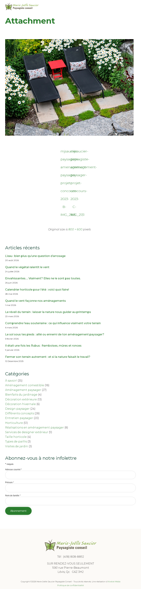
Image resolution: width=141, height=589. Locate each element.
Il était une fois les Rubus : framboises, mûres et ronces (43, 345)
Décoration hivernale (20, 404)
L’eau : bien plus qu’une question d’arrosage (35, 256)
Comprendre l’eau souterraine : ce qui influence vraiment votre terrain (53, 323)
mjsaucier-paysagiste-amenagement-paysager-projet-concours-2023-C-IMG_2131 (74, 152)
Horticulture (14, 423)
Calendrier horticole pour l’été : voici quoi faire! (37, 289)
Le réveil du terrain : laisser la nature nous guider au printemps (48, 312)
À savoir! (11, 380)
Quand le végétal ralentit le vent (27, 267)
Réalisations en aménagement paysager (34, 427)
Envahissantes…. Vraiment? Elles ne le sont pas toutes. (43, 278)
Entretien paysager (19, 418)
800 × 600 (75, 229)
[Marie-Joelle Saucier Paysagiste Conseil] (22, 6)
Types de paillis (16, 441)
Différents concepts (19, 413)
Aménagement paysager (23, 390)
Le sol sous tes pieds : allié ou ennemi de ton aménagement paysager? (54, 334)
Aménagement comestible (24, 385)
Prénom (9, 482)
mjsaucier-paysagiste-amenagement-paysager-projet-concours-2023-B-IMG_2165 (64, 152)
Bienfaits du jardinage (21, 394)
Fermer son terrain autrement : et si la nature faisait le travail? (47, 356)
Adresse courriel (13, 469)
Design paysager (17, 408)
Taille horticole (16, 436)
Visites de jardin (16, 446)
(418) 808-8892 (73, 556)
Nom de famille (13, 495)
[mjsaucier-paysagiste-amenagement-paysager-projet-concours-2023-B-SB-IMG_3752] (69, 135)
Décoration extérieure (21, 399)
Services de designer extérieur (26, 432)
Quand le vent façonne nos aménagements (35, 300)
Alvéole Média (114, 581)
